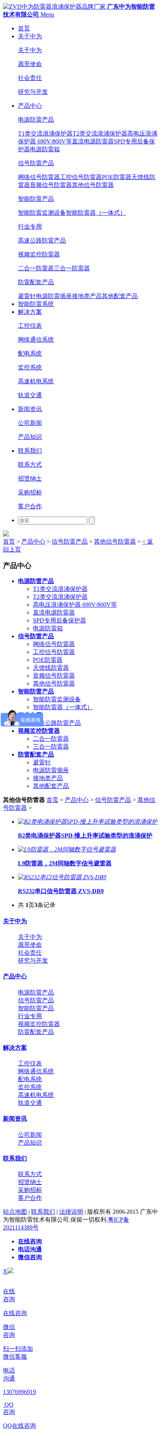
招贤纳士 (30, 478)
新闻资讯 (30, 409)
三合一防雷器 (72, 268)
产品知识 (30, 437)
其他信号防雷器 (93, 185)
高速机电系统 (36, 381)
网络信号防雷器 (39, 177)
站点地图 (15, 1211)
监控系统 (30, 367)
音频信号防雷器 (51, 185)
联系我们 (30, 451)
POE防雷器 (116, 177)
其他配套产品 (120, 296)
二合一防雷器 (36, 268)
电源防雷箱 (45, 149)
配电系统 (30, 353)
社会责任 (30, 78)
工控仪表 (30, 325)
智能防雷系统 (36, 304)
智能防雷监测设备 (42, 212)
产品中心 (30, 105)
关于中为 (30, 36)
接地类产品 (87, 296)
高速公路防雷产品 (42, 240)
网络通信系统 (36, 339)
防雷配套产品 (36, 282)
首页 (24, 28)
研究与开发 (33, 92)
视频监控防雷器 (39, 254)
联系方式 (30, 464)
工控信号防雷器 (81, 177)
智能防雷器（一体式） (96, 212)
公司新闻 (30, 423)
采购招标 (30, 492)
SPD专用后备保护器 (59, 620)
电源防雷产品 (36, 119)
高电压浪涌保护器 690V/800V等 (75, 604)
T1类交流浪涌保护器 (45, 133)
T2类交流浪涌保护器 (100, 133)
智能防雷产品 (36, 199)
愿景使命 (30, 64)
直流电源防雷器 (93, 141)
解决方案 (30, 312)
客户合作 (30, 506)
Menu (47, 14)
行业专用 (30, 226)
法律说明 (71, 1211)
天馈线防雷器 (51, 668)
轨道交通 (30, 395)
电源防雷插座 (54, 296)
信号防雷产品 (36, 163)
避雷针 (27, 296)
